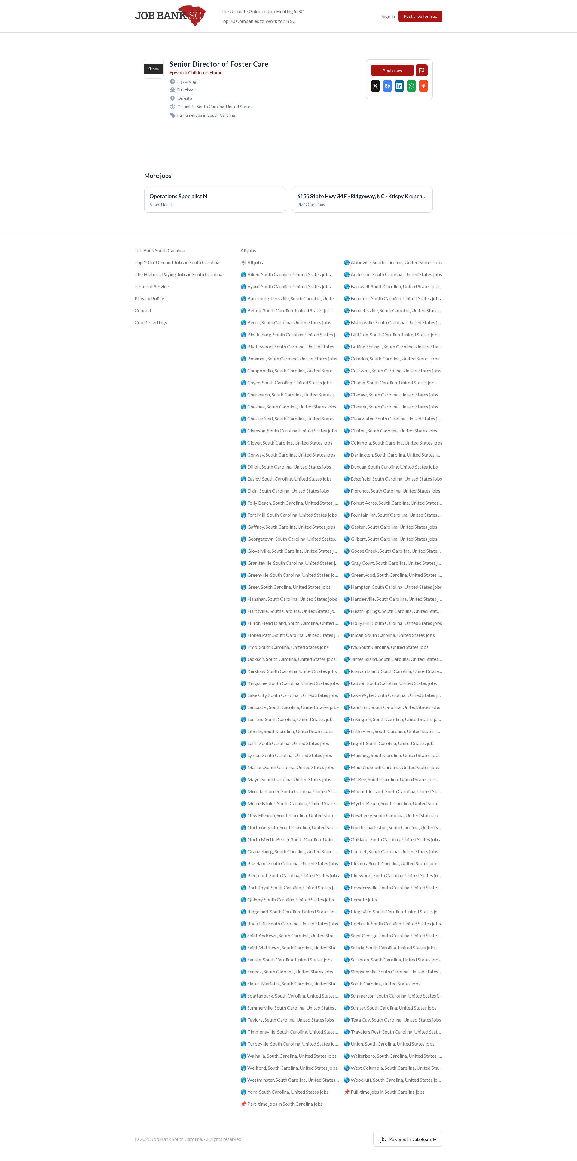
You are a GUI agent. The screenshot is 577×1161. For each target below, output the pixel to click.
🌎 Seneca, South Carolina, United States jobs (286, 971)
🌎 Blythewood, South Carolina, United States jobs (289, 346)
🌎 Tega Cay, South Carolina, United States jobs (392, 1019)
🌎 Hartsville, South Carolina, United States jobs (289, 611)
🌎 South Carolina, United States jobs (382, 983)
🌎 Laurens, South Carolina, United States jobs (287, 719)
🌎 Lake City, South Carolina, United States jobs (289, 695)
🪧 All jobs (251, 262)
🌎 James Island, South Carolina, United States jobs (393, 659)
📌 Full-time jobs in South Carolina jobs (384, 1092)
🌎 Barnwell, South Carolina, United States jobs (392, 286)
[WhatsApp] (411, 86)
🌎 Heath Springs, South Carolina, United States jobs (393, 611)
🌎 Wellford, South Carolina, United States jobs (288, 1068)
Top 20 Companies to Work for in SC (258, 21)
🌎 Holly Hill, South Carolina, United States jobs (393, 623)
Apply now (392, 70)
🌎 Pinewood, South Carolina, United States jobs (393, 875)
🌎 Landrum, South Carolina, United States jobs (392, 707)
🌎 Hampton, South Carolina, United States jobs (393, 587)
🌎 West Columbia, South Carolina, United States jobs (393, 1068)
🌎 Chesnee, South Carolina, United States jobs (288, 406)
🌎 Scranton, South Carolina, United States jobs (392, 959)
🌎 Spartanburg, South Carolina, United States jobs (289, 995)
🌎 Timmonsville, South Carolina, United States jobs (289, 1031)
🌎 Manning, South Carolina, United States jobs (392, 755)
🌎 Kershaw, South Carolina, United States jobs (288, 671)
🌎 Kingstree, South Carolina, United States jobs (289, 683)
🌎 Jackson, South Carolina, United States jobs (288, 659)
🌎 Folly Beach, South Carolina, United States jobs (289, 503)
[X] (375, 86)
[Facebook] (387, 86)
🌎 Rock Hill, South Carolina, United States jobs (289, 923)
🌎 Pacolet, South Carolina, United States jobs (391, 851)
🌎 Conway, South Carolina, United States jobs (287, 454)
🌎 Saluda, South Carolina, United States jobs (390, 947)
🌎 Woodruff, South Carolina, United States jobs (393, 1080)
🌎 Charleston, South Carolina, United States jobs (289, 394)
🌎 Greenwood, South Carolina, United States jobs (393, 575)
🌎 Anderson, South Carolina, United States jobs (393, 274)
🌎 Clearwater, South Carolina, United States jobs (393, 418)
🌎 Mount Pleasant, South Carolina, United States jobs (393, 791)
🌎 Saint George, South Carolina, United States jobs (393, 935)
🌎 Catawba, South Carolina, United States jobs (392, 370)
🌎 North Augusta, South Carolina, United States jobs (289, 827)
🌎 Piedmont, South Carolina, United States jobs (289, 875)
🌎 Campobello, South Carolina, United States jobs (289, 370)
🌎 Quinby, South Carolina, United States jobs (287, 899)
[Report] (422, 70)
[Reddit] (423, 86)
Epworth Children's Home (195, 72)
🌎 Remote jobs (360, 899)
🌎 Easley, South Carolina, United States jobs (286, 478)
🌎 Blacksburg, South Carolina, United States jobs (289, 334)
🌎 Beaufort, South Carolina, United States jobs (392, 298)
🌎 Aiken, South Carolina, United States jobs (285, 274)
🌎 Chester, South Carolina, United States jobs (391, 406)
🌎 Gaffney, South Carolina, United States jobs (287, 527)
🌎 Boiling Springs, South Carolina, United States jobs (393, 346)
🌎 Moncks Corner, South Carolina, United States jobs (289, 791)
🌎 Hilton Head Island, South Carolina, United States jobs (289, 623)
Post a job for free (420, 16)
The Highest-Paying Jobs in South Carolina (178, 274)
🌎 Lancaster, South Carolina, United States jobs (289, 707)
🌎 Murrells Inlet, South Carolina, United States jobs (289, 803)
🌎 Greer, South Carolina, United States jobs (285, 587)
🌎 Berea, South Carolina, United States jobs (285, 322)
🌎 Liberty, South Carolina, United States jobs (287, 731)
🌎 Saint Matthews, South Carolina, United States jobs (289, 947)
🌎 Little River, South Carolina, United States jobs (393, 731)
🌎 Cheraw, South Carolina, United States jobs (391, 394)
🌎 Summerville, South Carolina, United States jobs (289, 1007)
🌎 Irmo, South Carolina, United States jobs (284, 647)
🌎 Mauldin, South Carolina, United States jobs (391, 767)
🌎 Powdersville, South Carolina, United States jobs (393, 887)
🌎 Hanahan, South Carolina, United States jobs (288, 599)
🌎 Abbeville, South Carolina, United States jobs (393, 262)
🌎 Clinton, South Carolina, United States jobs (390, 430)
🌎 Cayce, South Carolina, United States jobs (286, 382)
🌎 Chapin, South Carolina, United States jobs (390, 382)
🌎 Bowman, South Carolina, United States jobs (288, 358)
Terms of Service (152, 286)
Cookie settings (151, 322)
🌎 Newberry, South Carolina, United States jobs (393, 815)
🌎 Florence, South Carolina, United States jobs (392, 490)
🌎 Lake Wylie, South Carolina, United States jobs (393, 695)
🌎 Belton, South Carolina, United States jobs (286, 310)
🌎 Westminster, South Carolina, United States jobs (289, 1080)
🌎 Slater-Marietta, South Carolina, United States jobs (289, 983)
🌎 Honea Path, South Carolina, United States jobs (289, 635)
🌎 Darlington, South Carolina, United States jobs (393, 454)
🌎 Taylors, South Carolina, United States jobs (287, 1019)
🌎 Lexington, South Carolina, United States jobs (393, 719)
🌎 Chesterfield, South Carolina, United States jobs (289, 418)
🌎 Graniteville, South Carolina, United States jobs (289, 563)
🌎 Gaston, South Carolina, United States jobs (390, 527)
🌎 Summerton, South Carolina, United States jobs (393, 995)
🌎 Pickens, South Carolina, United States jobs (391, 863)
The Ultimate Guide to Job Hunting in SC (262, 11)
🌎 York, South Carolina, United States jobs (284, 1092)
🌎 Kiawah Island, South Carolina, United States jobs (393, 671)
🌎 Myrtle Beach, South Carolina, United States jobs (393, 803)
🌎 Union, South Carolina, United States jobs (389, 1043)
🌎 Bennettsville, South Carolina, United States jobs (393, 310)
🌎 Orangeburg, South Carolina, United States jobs (289, 851)
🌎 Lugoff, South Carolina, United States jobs (390, 743)
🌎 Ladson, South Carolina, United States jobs (390, 683)
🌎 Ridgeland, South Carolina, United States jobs (289, 911)
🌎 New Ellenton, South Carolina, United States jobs (289, 815)
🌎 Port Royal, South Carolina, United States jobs (289, 887)
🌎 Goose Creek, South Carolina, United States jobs (393, 551)
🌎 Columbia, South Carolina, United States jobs (393, 442)
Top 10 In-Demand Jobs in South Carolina (177, 262)
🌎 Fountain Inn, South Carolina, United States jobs (393, 515)
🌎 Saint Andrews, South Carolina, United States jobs (289, 935)
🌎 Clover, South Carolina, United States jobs (286, 442)
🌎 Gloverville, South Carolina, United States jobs (289, 551)
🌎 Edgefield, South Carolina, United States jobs (393, 478)
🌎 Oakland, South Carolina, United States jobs (392, 839)
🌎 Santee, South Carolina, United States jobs (286, 959)
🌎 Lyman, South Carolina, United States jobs (286, 755)
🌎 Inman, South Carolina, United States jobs (389, 635)
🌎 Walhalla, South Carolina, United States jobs (288, 1056)
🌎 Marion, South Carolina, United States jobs (287, 767)
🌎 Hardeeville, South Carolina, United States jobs (393, 599)
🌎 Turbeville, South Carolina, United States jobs (289, 1043)
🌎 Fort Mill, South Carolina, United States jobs (288, 515)
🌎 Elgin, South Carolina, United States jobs (284, 490)
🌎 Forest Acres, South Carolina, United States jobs (393, 503)
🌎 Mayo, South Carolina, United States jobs (285, 779)
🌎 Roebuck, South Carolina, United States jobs (392, 923)
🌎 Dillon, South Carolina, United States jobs (285, 466)
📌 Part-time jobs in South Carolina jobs (281, 1104)
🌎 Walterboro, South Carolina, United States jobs (393, 1056)
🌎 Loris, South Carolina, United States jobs (284, 743)
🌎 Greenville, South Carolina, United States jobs (289, 575)
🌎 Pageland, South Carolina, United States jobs (289, 863)
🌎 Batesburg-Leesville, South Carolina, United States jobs (289, 298)
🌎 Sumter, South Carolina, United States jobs (390, 1007)
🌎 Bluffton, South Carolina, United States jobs (392, 334)
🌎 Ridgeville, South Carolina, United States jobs (393, 911)
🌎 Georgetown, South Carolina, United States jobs (289, 539)
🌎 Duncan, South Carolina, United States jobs (391, 466)
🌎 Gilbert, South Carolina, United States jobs (390, 539)
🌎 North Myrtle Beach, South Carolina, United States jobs (289, 839)
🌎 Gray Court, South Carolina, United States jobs (393, 563)
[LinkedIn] (399, 86)
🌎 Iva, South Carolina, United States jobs (386, 647)
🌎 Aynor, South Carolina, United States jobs (285, 286)
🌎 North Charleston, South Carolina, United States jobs (393, 827)
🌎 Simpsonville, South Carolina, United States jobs (393, 971)
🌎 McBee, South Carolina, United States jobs (391, 779)
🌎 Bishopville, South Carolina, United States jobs (393, 322)
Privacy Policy (149, 298)
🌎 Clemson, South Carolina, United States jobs (288, 430)
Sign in (388, 16)
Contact (143, 310)
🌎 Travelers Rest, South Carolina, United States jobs (393, 1031)
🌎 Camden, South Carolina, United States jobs (391, 358)
